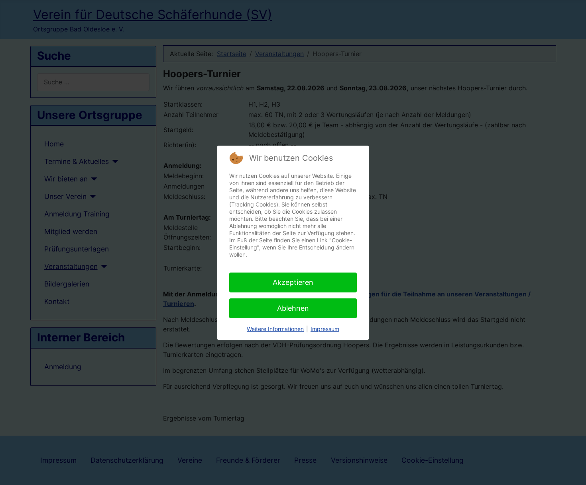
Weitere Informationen (275, 328)
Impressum (325, 328)
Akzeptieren (293, 282)
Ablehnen (293, 308)
